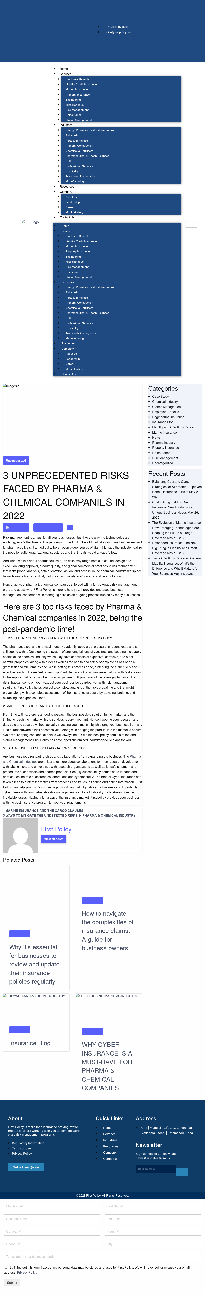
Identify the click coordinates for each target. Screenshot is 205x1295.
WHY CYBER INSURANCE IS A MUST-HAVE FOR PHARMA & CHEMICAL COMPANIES (107, 1066)
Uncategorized (16, 460)
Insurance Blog (30, 1042)
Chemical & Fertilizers (79, 150)
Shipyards (72, 135)
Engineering (73, 99)
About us (71, 197)
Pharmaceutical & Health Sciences (87, 155)
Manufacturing (75, 181)
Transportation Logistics (81, 176)
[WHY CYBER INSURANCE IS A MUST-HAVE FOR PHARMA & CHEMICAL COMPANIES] (109, 1010)
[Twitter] (165, 19)
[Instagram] (165, 42)
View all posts (53, 839)
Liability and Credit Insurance (173, 427)
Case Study (160, 396)
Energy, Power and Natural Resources (90, 130)
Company (66, 191)
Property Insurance (78, 94)
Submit (12, 1282)
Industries (66, 125)
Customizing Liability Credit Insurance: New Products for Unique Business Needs (172, 507)
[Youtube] (165, 53)
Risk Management (77, 109)
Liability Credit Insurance (81, 84)
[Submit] (182, 1172)
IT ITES (70, 161)
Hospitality (72, 171)
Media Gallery (74, 212)
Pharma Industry (163, 442)
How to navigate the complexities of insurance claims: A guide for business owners (108, 930)
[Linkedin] (165, 8)
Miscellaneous (75, 104)
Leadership (73, 202)
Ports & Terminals (77, 140)
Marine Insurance (77, 89)
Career (70, 207)
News (156, 437)
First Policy (18, 527)
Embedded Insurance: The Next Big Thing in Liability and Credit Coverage (174, 547)
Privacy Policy (27, 1272)
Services (65, 74)
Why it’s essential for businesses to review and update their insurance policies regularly (34, 964)
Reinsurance (74, 114)
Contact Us (67, 217)
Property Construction (79, 145)
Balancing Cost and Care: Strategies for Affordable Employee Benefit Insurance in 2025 (177, 486)
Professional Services (79, 166)
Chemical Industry (165, 401)
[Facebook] (165, 30)
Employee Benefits (77, 79)
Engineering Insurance (168, 417)
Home (64, 68)
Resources (67, 186)
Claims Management (79, 120)
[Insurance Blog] (36, 1009)
